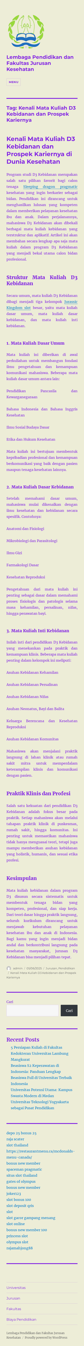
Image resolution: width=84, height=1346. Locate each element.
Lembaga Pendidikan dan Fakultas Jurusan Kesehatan (40, 63)
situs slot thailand (21, 1175)
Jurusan (51, 968)
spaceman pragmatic (24, 1169)
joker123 (13, 1193)
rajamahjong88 (19, 1248)
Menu (13, 82)
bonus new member (23, 1163)
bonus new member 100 (26, 1230)
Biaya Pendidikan (21, 1319)
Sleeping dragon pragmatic (50, 186)
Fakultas (13, 1309)
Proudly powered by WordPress (46, 1338)
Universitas (16, 1288)
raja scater (15, 1139)
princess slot (17, 1236)
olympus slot (17, 1242)
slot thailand (17, 1145)
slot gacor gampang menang (30, 1218)
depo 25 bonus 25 (21, 1133)
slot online (15, 1224)
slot (9, 1212)
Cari (9, 1002)
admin (18, 968)
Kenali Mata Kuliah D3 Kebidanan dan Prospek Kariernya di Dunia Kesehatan (40, 150)
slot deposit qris (20, 1206)
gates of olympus (21, 1181)
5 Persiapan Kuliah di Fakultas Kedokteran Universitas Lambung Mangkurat (39, 1053)
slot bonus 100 (18, 1199)
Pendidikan (66, 968)
